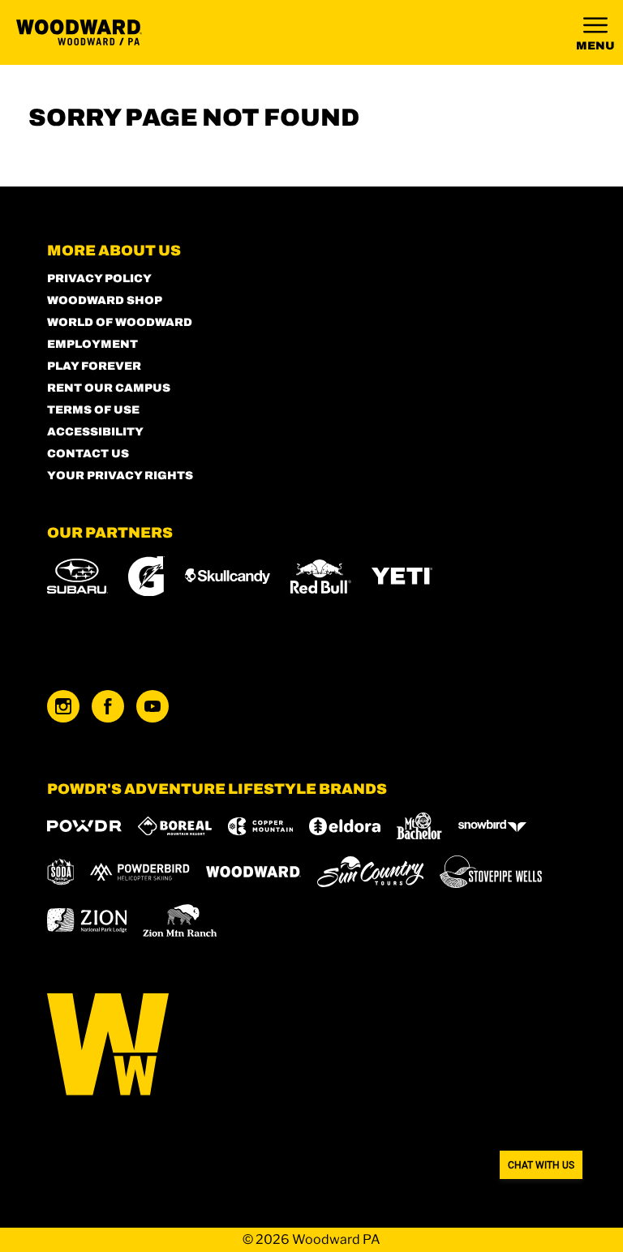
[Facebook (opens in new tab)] (108, 706)
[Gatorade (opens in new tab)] (146, 576)
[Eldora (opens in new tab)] (344, 826)
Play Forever (94, 366)
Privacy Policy (99, 278)
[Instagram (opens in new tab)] (63, 706)
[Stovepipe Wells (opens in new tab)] (491, 871)
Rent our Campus (108, 388)
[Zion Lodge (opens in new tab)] (87, 920)
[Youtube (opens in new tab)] (152, 706)
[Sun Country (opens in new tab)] (370, 871)
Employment (92, 344)
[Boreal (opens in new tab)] (175, 826)
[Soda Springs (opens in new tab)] (61, 872)
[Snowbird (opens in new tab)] (492, 826)
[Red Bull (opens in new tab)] (320, 577)
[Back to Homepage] (312, 1045)
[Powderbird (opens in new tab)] (139, 872)
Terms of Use (93, 410)
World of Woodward (119, 322)
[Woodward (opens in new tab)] (253, 871)
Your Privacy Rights (120, 476)
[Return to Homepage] (79, 32)
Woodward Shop (104, 300)
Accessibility (95, 432)
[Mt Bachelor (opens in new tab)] (419, 826)
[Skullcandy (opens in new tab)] (227, 576)
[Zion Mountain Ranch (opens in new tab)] (180, 920)
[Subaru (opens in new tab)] (77, 576)
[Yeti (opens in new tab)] (402, 576)
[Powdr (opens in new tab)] (84, 826)
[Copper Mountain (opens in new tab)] (261, 826)
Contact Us (88, 454)
